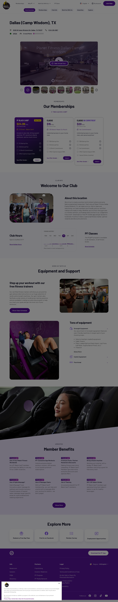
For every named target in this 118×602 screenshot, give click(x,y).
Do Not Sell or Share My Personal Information (23, 598)
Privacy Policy (7, 598)
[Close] (59, 583)
